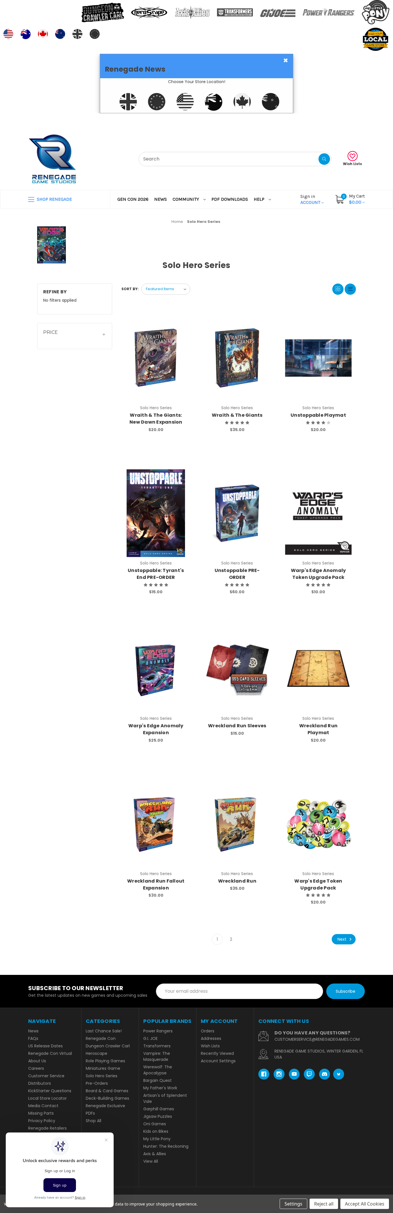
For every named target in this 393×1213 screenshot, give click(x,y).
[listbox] (165, 289)
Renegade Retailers (47, 1128)
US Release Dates (45, 1046)
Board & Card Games (107, 1091)
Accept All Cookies (364, 1204)
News (160, 199)
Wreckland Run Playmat (318, 729)
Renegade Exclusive (105, 1106)
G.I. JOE (150, 1038)
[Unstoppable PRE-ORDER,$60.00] (237, 513)
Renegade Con (101, 1038)
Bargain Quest (157, 1080)
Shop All (93, 1121)
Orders (207, 1031)
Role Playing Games (105, 1061)
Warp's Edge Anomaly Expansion (156, 729)
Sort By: (130, 288)
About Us (37, 1061)
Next (342, 939)
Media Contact (43, 1106)
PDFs (90, 1113)
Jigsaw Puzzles (157, 1116)
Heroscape (96, 1053)
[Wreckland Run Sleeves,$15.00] (237, 668)
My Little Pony (157, 1139)
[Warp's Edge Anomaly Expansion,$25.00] (156, 668)
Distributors (39, 1083)
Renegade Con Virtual (50, 1053)
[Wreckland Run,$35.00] (237, 824)
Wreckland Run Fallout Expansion (155, 884)
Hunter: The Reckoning (165, 1146)
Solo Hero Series (101, 1076)
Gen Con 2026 (132, 199)
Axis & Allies (154, 1154)
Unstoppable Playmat (318, 415)
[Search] (324, 159)
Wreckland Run (237, 881)
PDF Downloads (229, 199)
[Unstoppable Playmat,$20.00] (318, 358)
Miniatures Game (103, 1068)
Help (260, 199)
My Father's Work (160, 1088)
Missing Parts (41, 1113)
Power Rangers (158, 1031)
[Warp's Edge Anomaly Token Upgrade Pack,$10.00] (318, 513)
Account (310, 199)
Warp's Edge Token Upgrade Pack (318, 884)
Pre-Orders (97, 1083)
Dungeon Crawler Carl (108, 1046)
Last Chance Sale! (104, 1031)
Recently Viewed (217, 1053)
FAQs (33, 1038)
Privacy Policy (41, 1121)
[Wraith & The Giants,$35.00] (237, 358)
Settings (293, 1204)
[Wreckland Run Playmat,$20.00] (318, 668)
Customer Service (46, 1076)
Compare (182, 320)
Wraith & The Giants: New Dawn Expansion (155, 418)
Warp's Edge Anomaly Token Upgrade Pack (318, 574)
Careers (36, 1068)
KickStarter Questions (49, 1091)
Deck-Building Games (107, 1098)
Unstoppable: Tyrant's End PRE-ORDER (156, 574)
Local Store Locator (47, 1098)
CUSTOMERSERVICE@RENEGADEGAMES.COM (317, 1039)
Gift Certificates (340, 120)
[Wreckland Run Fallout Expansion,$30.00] (156, 824)
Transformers (157, 1046)
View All (150, 1161)
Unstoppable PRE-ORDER (237, 574)
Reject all (323, 1204)
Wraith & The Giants (237, 415)
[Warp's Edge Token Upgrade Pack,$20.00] (318, 824)
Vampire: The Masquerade (156, 1056)
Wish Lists (352, 163)
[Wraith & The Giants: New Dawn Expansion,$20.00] (156, 358)
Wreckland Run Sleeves (237, 725)
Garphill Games (158, 1109)
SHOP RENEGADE (54, 199)
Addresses (211, 1038)
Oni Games (154, 1124)
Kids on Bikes (155, 1131)
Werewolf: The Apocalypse (157, 1070)
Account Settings (218, 1061)
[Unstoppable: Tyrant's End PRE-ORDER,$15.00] (156, 513)
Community (186, 199)
